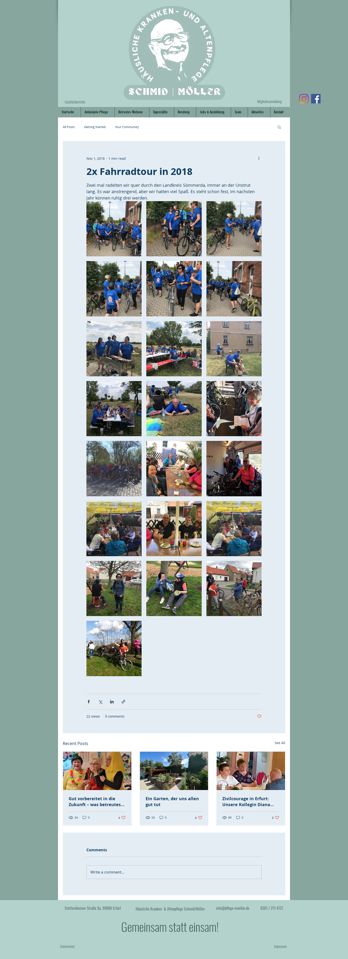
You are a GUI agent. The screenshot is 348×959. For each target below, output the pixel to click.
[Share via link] (123, 701)
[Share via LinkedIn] (112, 701)
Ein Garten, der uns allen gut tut (172, 802)
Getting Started (95, 127)
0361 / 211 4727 (271, 908)
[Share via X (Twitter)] (100, 701)
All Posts (69, 127)
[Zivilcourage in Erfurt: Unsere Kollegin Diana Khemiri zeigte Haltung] (251, 771)
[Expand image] (114, 228)
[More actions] (259, 158)
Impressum (280, 946)
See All (280, 743)
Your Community (127, 127)
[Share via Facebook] (88, 701)
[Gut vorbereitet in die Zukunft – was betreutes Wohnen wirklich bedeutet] (97, 771)
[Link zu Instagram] (304, 98)
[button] (279, 127)
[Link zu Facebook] (316, 98)
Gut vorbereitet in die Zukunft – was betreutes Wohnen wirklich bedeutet (95, 802)
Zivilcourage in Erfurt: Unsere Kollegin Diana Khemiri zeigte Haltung (247, 802)
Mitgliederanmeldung (269, 101)
